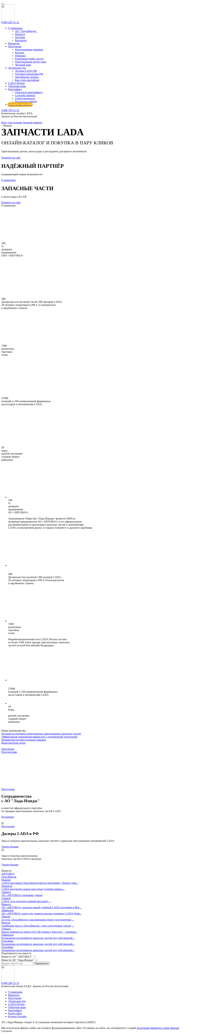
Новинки (20, 55)
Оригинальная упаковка (29, 49)
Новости (20, 34)
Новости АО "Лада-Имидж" (18, 960)
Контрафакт (15, 89)
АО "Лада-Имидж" (26, 31)
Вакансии (14, 43)
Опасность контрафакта (29, 92)
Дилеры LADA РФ (26, 70)
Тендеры (20, 37)
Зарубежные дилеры (27, 77)
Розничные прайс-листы (29, 58)
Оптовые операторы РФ (29, 74)
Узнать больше (9, 846)
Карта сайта (15, 1013)
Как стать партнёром (27, 80)
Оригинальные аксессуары (30, 61)
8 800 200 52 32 (10, 22)
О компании (15, 28)
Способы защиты (25, 95)
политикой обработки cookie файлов (158, 1028)
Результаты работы (26, 101)
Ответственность (25, 98)
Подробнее (7, 816)
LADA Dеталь (16, 83)
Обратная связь (17, 86)
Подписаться (41, 963)
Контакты (20, 40)
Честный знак (23, 64)
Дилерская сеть (17, 67)
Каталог (19, 52)
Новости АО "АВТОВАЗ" (17, 956)
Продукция (14, 46)
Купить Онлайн (17, 1016)
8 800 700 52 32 (10, 110)
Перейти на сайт (11, 157)
